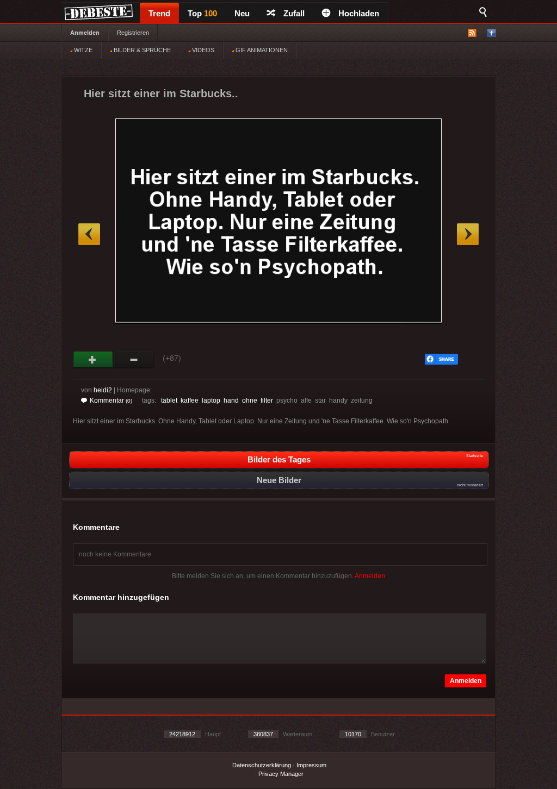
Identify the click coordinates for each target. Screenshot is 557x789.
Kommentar (111, 400)
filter (267, 400)
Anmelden (85, 32)
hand (231, 400)
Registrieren (133, 32)
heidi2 (103, 390)
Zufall (294, 13)
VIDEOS (202, 50)
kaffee (190, 400)
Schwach (134, 359)
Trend (159, 13)
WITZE (82, 50)
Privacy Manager (281, 774)
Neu (242, 13)
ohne (249, 400)
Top (202, 13)
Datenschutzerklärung (261, 765)
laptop (211, 400)
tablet (169, 400)
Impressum (311, 765)
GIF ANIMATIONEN (261, 50)
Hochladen (358, 13)
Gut (93, 359)
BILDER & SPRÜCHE (141, 50)
